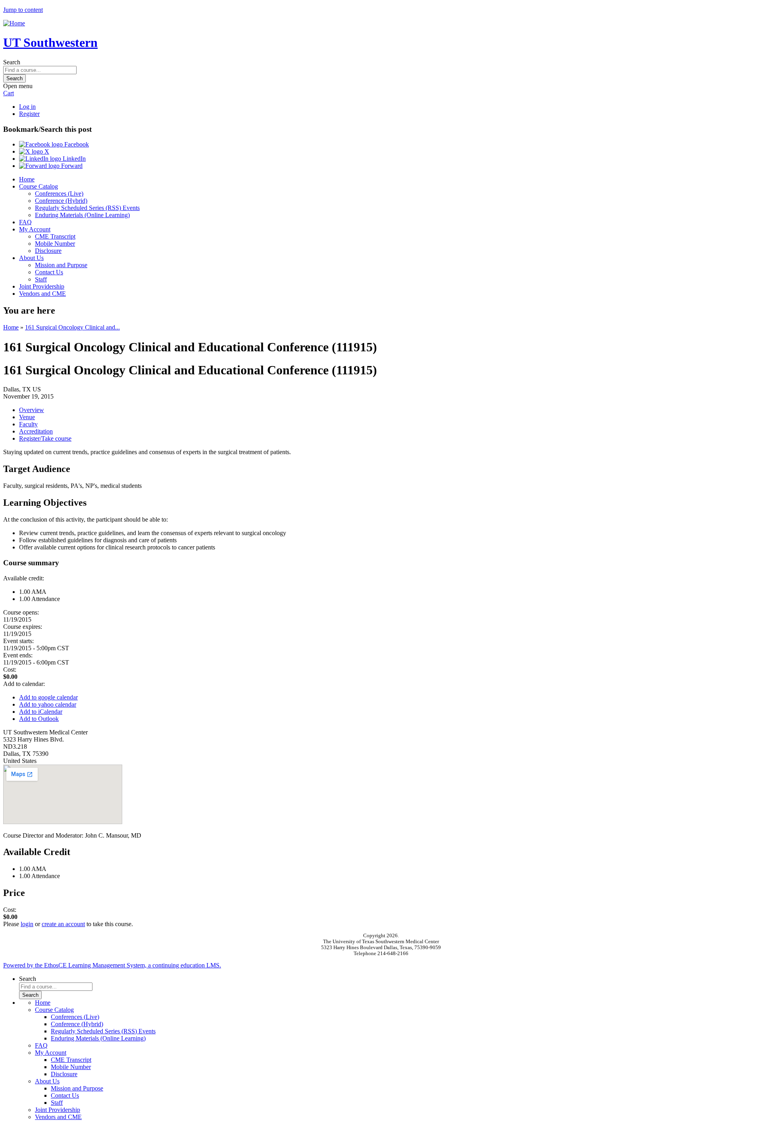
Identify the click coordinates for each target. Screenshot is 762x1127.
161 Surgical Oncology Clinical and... (72, 327)
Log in (27, 106)
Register (29, 113)
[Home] (14, 23)
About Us (31, 257)
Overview (31, 409)
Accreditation (36, 431)
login (27, 924)
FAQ (25, 222)
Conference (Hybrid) (61, 200)
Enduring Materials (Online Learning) (82, 215)
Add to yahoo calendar (47, 704)
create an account (63, 924)
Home (27, 179)
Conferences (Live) (59, 193)
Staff (41, 279)
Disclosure (48, 250)
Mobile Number (55, 243)
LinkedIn (73, 158)
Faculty (28, 424)
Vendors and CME (42, 293)
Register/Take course (45, 438)
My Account (34, 229)
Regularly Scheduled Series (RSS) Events (87, 207)
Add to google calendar (48, 697)
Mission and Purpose (61, 265)
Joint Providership (41, 286)
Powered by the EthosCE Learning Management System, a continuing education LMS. (112, 965)
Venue (27, 417)
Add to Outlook (39, 718)
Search (11, 62)
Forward (71, 165)
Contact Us (49, 272)
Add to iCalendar (40, 711)
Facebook (76, 144)
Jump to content (23, 9)
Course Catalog (38, 186)
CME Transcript (55, 236)
